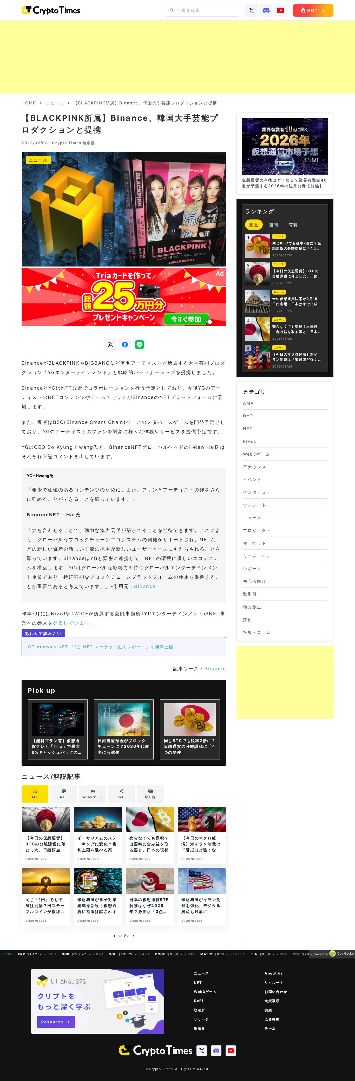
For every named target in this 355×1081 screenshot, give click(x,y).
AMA (248, 403)
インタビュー (257, 492)
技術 (247, 619)
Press (249, 441)
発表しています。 (74, 623)
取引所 (250, 594)
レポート (252, 568)
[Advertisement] (177, 57)
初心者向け (254, 581)
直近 (254, 224)
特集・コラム (257, 632)
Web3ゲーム (256, 454)
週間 (273, 224)
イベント (252, 479)
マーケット (254, 543)
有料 (293, 224)
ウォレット (254, 505)
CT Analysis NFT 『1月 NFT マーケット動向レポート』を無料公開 (101, 646)
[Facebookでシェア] (125, 344)
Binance (145, 586)
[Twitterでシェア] (110, 344)
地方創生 (252, 606)
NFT (248, 428)
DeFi (248, 415)
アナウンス (254, 466)
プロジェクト (257, 530)
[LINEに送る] (139, 344)
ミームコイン (257, 555)
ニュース (54, 102)
